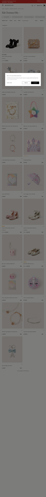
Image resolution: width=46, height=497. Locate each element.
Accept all (35, 82)
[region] (23, 79)
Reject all (26, 82)
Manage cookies (9, 82)
